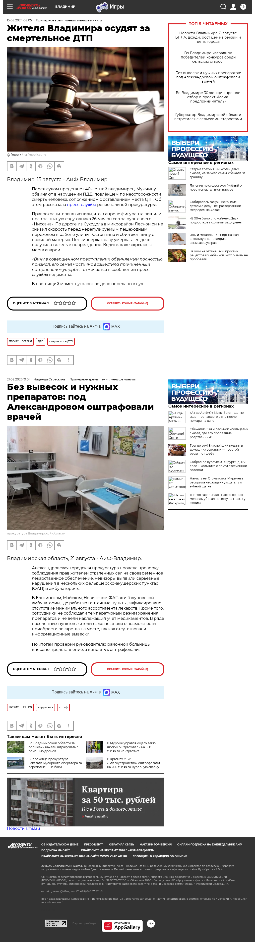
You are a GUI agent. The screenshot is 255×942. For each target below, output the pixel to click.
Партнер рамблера (84, 923)
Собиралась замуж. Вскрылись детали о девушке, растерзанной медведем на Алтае (215, 206)
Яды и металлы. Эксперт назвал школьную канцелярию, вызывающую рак (214, 239)
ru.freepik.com (35, 155)
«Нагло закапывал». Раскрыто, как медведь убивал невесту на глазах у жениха (218, 499)
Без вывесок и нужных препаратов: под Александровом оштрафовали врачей (208, 77)
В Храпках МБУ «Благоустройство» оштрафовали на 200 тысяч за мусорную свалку (133, 763)
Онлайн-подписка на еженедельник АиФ (209, 844)
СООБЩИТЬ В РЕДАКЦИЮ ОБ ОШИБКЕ (160, 856)
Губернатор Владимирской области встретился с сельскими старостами (208, 117)
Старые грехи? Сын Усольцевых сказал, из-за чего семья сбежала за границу (218, 173)
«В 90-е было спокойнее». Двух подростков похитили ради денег (216, 220)
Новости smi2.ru (23, 828)
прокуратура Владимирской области (36, 533)
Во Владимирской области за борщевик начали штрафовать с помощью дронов (53, 747)
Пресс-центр (93, 844)
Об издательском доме (59, 844)
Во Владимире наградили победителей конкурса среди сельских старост (208, 57)
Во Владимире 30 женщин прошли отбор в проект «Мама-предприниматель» (208, 97)
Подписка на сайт (55, 850)
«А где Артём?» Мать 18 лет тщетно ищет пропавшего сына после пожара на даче (217, 416)
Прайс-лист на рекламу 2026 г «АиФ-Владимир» (117, 850)
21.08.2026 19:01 (18, 379)
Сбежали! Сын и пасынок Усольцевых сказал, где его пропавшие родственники (219, 433)
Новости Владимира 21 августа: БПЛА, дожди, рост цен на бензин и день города (208, 37)
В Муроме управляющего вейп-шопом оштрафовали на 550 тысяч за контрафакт (131, 747)
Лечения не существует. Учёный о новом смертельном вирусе (216, 187)
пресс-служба (81, 204)
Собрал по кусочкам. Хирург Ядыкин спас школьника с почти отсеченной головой (219, 466)
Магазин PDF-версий (156, 844)
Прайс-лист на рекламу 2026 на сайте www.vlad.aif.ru (84, 856)
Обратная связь (121, 844)
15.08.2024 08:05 (19, 20)
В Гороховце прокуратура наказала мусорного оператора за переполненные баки (55, 763)
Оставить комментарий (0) (127, 303)
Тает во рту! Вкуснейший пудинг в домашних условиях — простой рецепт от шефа (216, 449)
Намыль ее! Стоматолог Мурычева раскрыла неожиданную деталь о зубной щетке (216, 482)
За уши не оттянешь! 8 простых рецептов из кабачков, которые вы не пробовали (219, 255)
